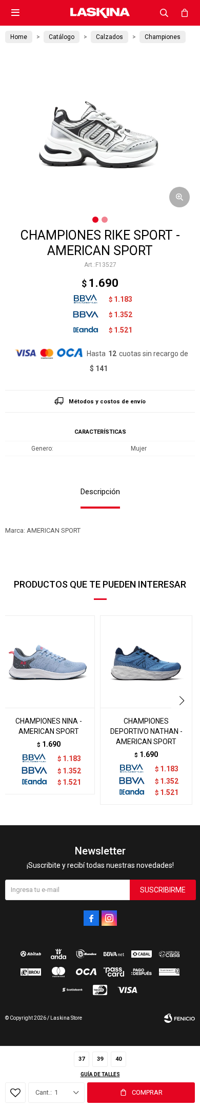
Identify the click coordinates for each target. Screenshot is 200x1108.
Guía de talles (100, 1074)
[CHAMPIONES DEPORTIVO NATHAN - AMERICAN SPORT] (146, 661)
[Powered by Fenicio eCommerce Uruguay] (179, 1018)
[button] (164, 13)
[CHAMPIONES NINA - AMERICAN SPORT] (49, 661)
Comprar (147, 1092)
